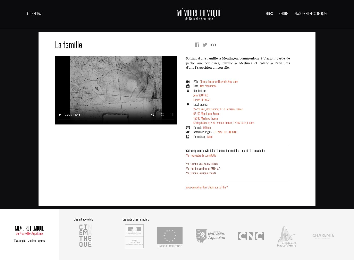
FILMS (269, 13)
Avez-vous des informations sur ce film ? (207, 187)
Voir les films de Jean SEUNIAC (202, 164)
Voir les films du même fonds (201, 173)
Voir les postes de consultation (225, 153)
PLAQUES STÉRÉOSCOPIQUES (310, 13)
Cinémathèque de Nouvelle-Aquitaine (219, 82)
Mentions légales (36, 241)
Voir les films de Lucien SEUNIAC (203, 169)
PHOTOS (283, 13)
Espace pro (19, 241)
